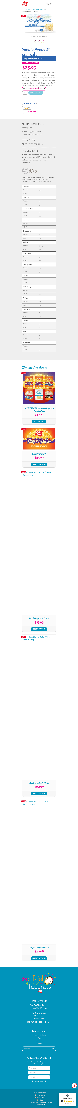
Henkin (45, 1102)
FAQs (39, 1038)
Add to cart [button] (39, 421)
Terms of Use (40, 1097)
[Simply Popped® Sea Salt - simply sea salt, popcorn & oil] (39, 23)
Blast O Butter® (39, 454)
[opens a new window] (29, 1022)
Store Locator (29, 103)
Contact (40, 1016)
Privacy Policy (41, 1095)
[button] (35, 41)
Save (24, 15)
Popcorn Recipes (39, 1035)
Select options (39, 464)
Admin (41, 1100)
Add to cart (35, 93)
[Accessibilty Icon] (74, 1085)
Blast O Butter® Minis (39, 783)
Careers (39, 1041)
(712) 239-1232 (40, 1013)
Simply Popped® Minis (39, 948)
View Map (40, 1019)
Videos (39, 1044)
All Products (30, 112)
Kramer (41, 1104)
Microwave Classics (38, 9)
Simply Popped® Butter (39, 618)
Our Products (26, 9)
